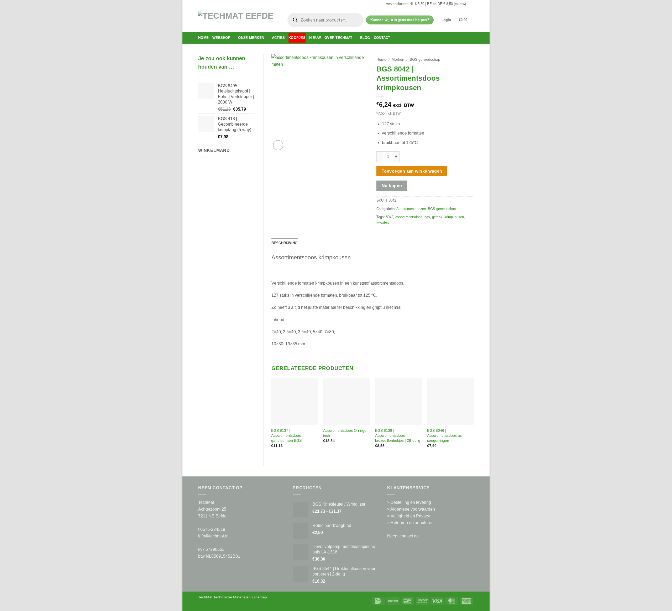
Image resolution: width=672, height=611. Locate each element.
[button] (446, 20)
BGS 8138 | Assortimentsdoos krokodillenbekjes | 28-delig (397, 435)
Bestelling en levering (411, 502)
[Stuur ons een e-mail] (471, 4)
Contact (382, 38)
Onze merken (251, 38)
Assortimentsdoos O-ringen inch (346, 433)
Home (203, 38)
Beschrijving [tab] (284, 243)
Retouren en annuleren (412, 522)
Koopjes (297, 38)
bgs (427, 217)
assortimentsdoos (408, 217)
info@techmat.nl (213, 536)
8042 (389, 217)
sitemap (260, 597)
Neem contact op (403, 536)
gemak (437, 217)
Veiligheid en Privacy (410, 516)
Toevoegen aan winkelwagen (412, 171)
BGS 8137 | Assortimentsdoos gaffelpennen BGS (286, 435)
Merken (398, 59)
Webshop (221, 38)
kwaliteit (382, 222)
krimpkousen (454, 217)
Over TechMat (338, 38)
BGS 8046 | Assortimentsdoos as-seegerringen (445, 435)
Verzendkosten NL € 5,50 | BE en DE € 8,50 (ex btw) (426, 4)
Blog (365, 38)
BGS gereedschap (425, 59)
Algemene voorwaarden (412, 509)
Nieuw (315, 38)
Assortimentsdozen (411, 209)
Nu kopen (392, 185)
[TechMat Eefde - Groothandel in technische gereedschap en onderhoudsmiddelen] (237, 20)
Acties (278, 38)
